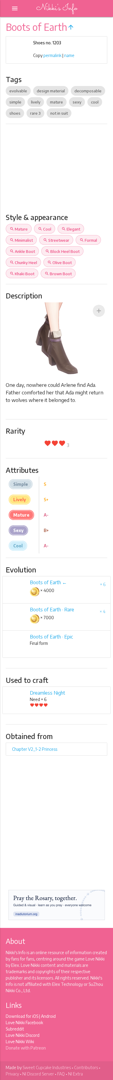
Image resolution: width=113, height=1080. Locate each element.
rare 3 (35, 113)
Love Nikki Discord (22, 1035)
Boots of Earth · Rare (52, 610)
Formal (88, 240)
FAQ (61, 1073)
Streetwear (56, 240)
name (69, 55)
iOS (35, 1016)
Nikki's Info (56, 8)
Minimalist (21, 240)
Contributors (86, 1067)
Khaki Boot (22, 273)
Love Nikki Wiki (20, 1041)
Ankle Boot (22, 251)
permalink (52, 55)
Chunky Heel (23, 262)
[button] (99, 311)
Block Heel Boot (62, 251)
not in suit (59, 113)
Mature (19, 229)
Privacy (12, 1073)
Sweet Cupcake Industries (47, 1067)
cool (95, 102)
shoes (14, 113)
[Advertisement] (56, 171)
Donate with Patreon (26, 1047)
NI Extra (75, 1073)
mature (56, 102)
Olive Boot (59, 262)
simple (15, 102)
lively (35, 102)
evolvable (18, 90)
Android (48, 1016)
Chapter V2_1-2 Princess (34, 749)
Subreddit (15, 1028)
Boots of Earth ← (48, 582)
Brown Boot (58, 273)
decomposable (88, 90)
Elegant (70, 229)
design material (51, 90)
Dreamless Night (47, 693)
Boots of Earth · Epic (51, 637)
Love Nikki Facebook (24, 1022)
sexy (77, 102)
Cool (44, 229)
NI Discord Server (38, 1073)
